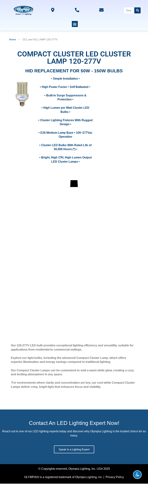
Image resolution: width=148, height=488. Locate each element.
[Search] (137, 10)
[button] (75, 24)
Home (12, 39)
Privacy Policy (115, 477)
